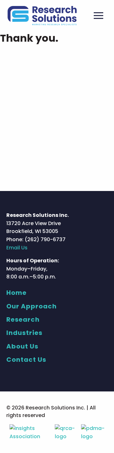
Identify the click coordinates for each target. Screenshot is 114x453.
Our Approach (31, 306)
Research (23, 319)
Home (16, 292)
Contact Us (26, 359)
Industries (24, 332)
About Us (22, 346)
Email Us (17, 247)
